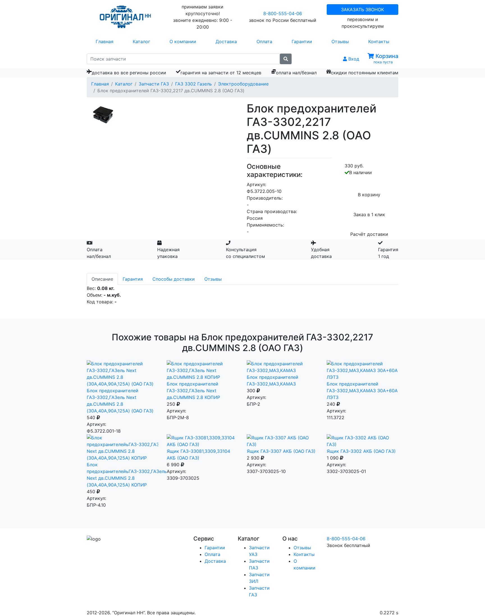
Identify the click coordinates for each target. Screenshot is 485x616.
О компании (183, 41)
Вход (353, 59)
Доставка (226, 41)
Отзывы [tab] (213, 279)
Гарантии (302, 41)
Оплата (264, 41)
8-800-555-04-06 (282, 13)
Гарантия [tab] (133, 279)
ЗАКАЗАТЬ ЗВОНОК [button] (362, 9)
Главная (104, 41)
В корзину (369, 194)
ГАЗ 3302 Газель (193, 84)
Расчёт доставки (369, 234)
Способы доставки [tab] (173, 279)
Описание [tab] (102, 279)
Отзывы (340, 41)
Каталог (141, 41)
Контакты (378, 41)
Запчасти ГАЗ (154, 84)
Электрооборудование (243, 84)
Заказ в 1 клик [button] (369, 214)
